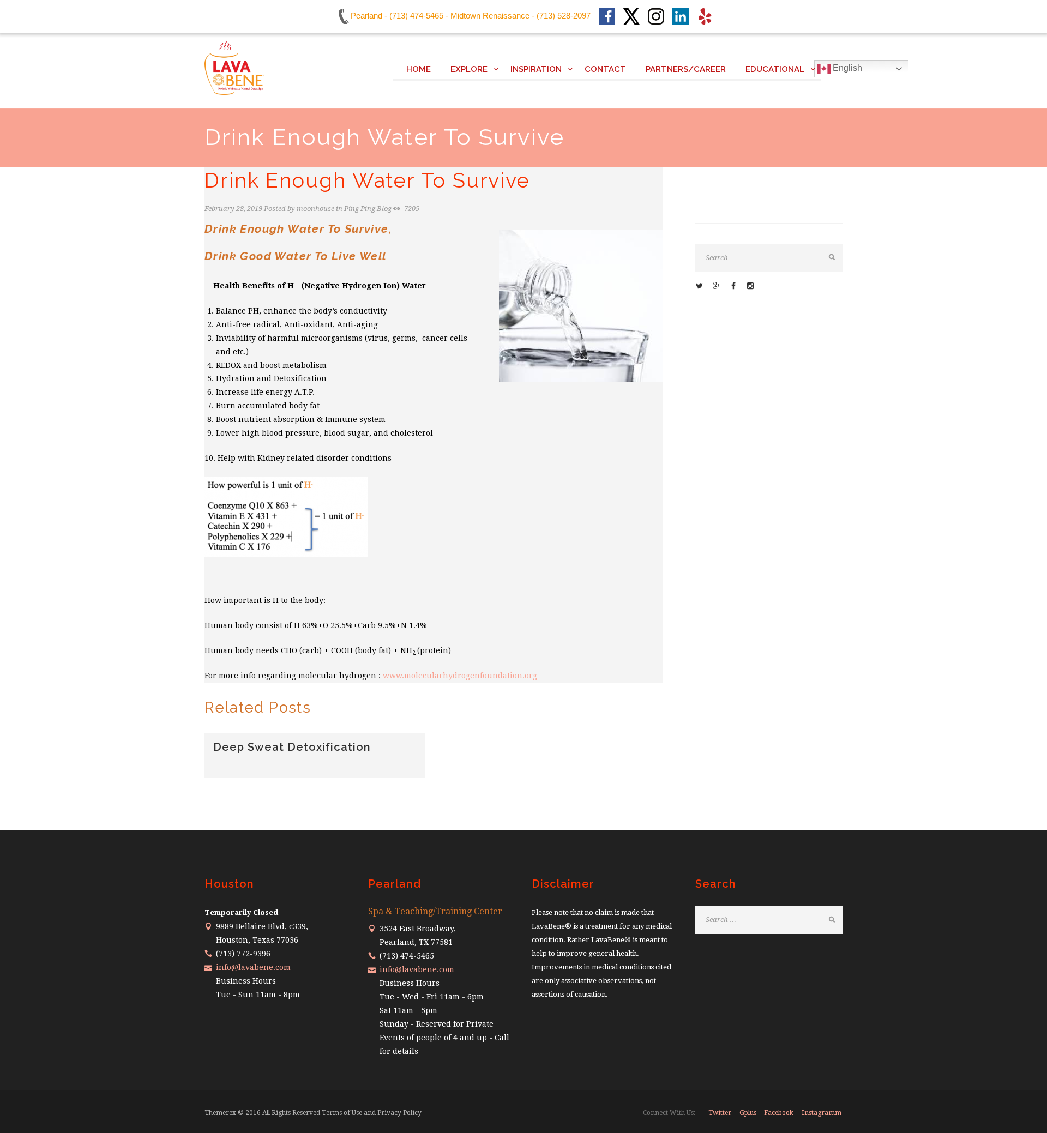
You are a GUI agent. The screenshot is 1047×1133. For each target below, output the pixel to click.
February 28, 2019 (233, 208)
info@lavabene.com (253, 967)
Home (418, 69)
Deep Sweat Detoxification (292, 747)
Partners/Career (686, 69)
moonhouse (315, 208)
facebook (778, 1113)
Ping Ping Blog (368, 208)
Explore (469, 69)
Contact (605, 69)
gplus (747, 1113)
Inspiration (536, 69)
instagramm (821, 1113)
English (846, 68)
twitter (719, 1113)
